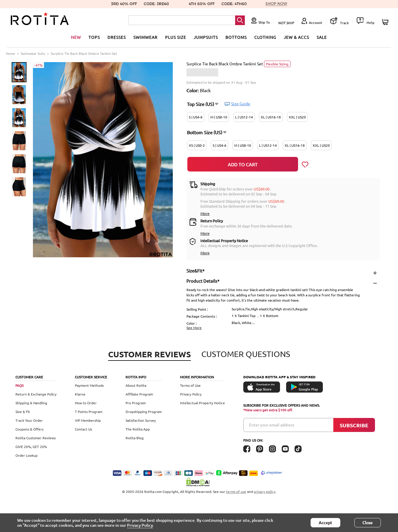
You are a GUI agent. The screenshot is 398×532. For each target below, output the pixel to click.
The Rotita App (138, 429)
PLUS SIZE (175, 37)
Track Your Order (29, 420)
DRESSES (117, 37)
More (204, 213)
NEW (76, 37)
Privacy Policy (191, 394)
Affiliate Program (139, 394)
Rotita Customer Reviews (35, 437)
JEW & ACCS (296, 37)
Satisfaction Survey (141, 420)
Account (315, 22)
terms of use (236, 491)
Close (367, 522)
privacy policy (264, 491)
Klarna (80, 394)
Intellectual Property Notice (202, 402)
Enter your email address (271, 424)
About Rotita (136, 385)
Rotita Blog (135, 437)
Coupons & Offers (29, 429)
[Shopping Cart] (386, 22)
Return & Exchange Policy (36, 394)
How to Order (86, 402)
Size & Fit (22, 411)
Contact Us (83, 429)
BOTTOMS (236, 37)
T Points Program (88, 411)
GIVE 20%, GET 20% (31, 446)
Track (344, 22)
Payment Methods (89, 385)
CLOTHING (265, 37)
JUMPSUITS (206, 37)
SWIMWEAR (145, 37)
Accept (325, 522)
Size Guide (240, 103)
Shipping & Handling (31, 402)
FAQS (19, 385)
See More (194, 327)
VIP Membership (88, 420)
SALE (322, 37)
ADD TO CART (243, 164)
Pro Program (136, 402)
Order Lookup (26, 455)
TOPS (94, 37)
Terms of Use (190, 385)
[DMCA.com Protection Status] (199, 482)
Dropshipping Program (144, 411)
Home (10, 53)
